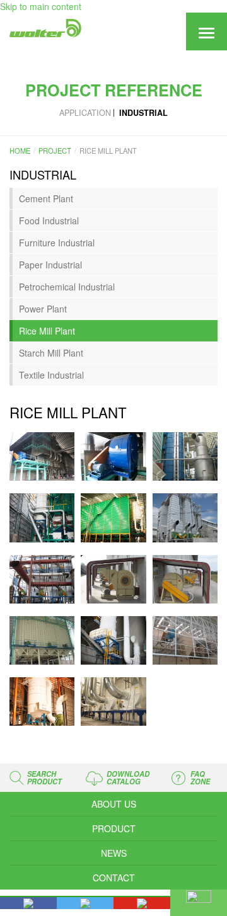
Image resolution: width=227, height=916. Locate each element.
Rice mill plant (47, 330)
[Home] (44, 28)
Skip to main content (40, 6)
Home (19, 151)
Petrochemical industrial (67, 286)
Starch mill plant (51, 352)
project (54, 151)
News (114, 853)
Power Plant (43, 308)
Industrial (143, 113)
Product (114, 828)
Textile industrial (51, 375)
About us (113, 804)
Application (85, 113)
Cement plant (46, 198)
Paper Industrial (50, 264)
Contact (114, 877)
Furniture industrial (57, 242)
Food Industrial (49, 220)
